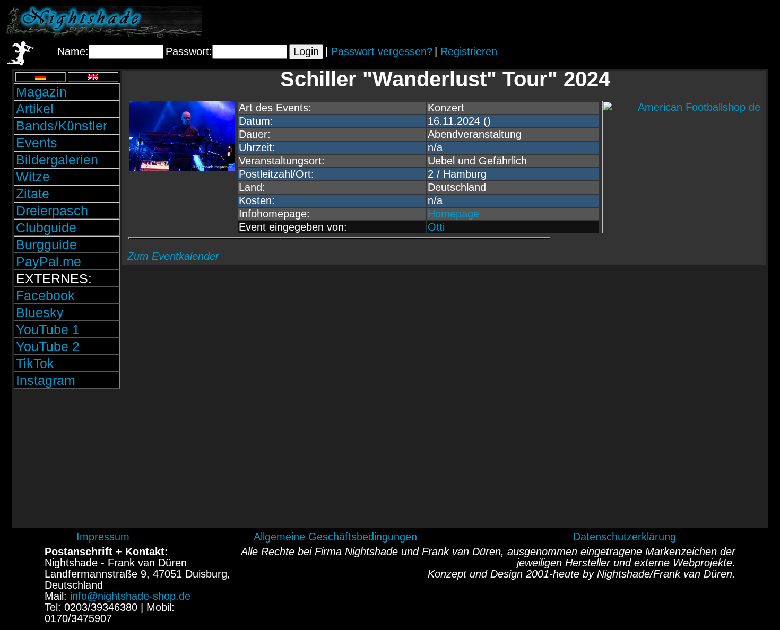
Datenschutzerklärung (624, 536)
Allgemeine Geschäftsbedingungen (335, 536)
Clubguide (46, 227)
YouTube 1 (48, 329)
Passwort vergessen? (381, 51)
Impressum (102, 536)
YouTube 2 (48, 346)
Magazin (41, 91)
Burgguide (46, 244)
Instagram (45, 380)
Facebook (45, 295)
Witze (33, 176)
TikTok (35, 363)
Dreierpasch (52, 210)
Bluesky (40, 312)
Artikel (35, 108)
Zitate (32, 193)
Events (36, 142)
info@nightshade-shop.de (130, 596)
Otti (436, 227)
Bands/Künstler (61, 125)
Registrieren (468, 51)
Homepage (453, 214)
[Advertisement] (650, 22)
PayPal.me (48, 261)
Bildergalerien (57, 159)
